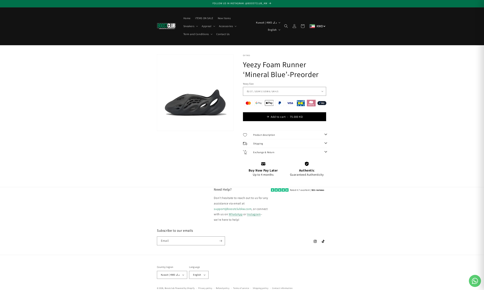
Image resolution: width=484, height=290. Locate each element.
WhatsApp (236, 214)
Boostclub (170, 288)
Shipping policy (260, 288)
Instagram (254, 214)
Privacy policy (205, 288)
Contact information (282, 288)
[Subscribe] (220, 240)
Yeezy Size (248, 83)
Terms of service (241, 288)
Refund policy (222, 288)
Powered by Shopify (185, 288)
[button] (190, 26)
